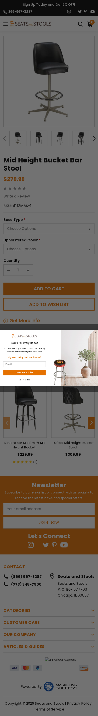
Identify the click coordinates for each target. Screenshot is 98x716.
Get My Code (24, 372)
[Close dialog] (95, 332)
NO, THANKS (24, 380)
